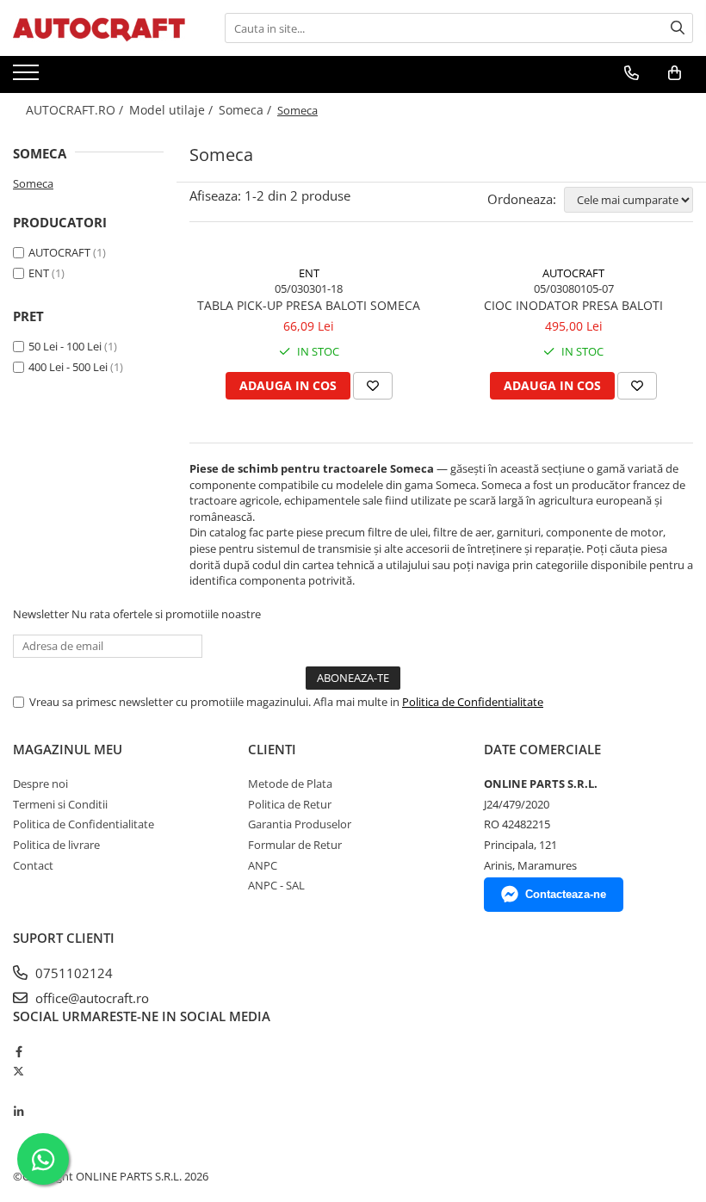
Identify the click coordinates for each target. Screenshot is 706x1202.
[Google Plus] (18, 1092)
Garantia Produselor (299, 824)
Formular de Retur (295, 844)
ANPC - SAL (276, 885)
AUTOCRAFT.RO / (76, 110)
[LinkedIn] (18, 1111)
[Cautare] (677, 28)
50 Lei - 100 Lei (65, 346)
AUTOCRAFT (59, 252)
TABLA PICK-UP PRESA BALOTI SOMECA (308, 305)
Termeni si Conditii (60, 804)
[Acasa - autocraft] (99, 28)
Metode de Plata (290, 783)
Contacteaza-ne (565, 894)
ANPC (262, 865)
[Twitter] (18, 1071)
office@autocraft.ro (90, 998)
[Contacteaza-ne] (631, 73)
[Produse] (28, 77)
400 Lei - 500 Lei (68, 367)
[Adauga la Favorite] (373, 386)
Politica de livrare (56, 844)
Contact (33, 865)
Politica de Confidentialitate (472, 701)
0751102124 (72, 973)
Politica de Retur (289, 804)
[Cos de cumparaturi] (674, 73)
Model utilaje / (172, 110)
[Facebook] (18, 1051)
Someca (33, 183)
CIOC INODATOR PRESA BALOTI (573, 305)
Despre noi (40, 783)
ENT (38, 273)
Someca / (247, 110)
